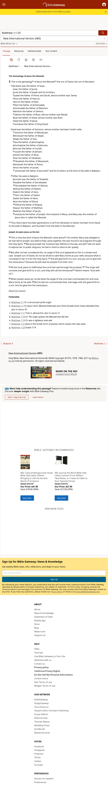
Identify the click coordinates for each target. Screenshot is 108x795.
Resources (19, 51)
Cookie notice (41, 678)
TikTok (37, 757)
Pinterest (38, 753)
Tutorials (38, 652)
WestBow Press (42, 725)
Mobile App (40, 620)
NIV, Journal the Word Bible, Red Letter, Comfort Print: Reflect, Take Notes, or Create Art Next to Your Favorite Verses (71, 476)
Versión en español (43, 778)
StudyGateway (41, 703)
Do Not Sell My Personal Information (53, 674)
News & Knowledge (44, 613)
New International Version (23, 353)
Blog (36, 627)
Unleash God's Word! (66, 374)
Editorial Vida (40, 718)
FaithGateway (41, 699)
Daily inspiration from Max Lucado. (53, 11)
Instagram (39, 750)
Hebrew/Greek (34, 51)
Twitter (37, 761)
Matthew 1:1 (17, 302)
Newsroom (39, 631)
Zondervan (39, 729)
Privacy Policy (56, 591)
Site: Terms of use (43, 682)
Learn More (38, 397)
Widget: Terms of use (44, 685)
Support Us (40, 635)
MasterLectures (42, 732)
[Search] (102, 32)
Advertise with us (42, 660)
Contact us (39, 663)
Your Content (51, 51)
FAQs (36, 648)
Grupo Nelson (41, 714)
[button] (104, 4)
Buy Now (27, 498)
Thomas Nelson (42, 721)
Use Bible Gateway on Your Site (49, 656)
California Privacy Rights (47, 671)
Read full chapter (17, 290)
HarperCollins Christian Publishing (51, 710)
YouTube (38, 764)
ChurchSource (41, 707)
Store (37, 624)
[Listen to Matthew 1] (41, 60)
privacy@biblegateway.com (88, 591)
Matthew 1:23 (18, 327)
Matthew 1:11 (18, 313)
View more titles (54, 508)
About (37, 609)
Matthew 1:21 (18, 323)
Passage (6, 51)
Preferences (40, 782)
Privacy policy (41, 667)
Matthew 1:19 (18, 320)
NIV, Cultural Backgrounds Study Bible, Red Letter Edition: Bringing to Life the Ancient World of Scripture (36, 476)
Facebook (39, 746)
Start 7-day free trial (17, 397)
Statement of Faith (43, 616)
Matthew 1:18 (18, 316)
